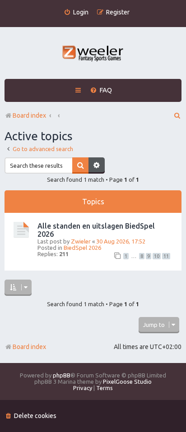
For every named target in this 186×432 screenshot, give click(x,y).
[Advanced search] (96, 165)
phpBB (61, 375)
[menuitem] (76, 12)
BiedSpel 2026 (82, 247)
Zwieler (81, 241)
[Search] (80, 165)
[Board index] (93, 54)
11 (166, 256)
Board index (29, 346)
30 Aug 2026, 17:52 (120, 241)
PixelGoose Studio (127, 381)
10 (156, 256)
